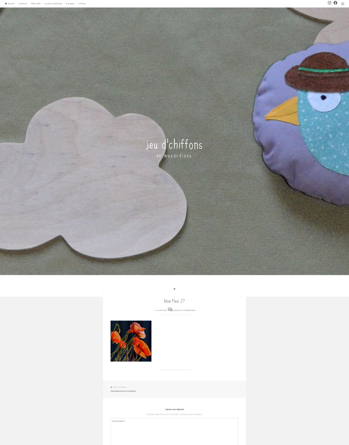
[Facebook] (335, 4)
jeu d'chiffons (174, 143)
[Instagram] (329, 4)
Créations (22, 3)
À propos (70, 3)
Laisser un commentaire (184, 310)
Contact (82, 3)
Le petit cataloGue (53, 3)
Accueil (11, 3)
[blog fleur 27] (131, 361)
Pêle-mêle (36, 3)
